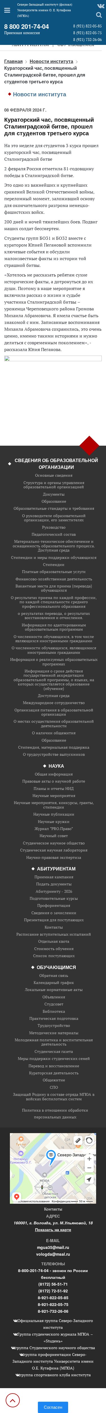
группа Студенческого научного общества (55, 1347)
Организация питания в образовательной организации (53, 712)
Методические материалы (53, 1033)
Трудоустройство (54, 1026)
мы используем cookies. (56, 1398)
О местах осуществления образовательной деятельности (54, 723)
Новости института (51, 61)
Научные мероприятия (54, 796)
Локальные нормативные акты (54, 990)
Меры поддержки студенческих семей (54, 1059)
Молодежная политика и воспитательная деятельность (54, 1042)
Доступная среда (54, 696)
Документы (53, 494)
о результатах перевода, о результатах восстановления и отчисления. (54, 615)
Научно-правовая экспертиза (53, 857)
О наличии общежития (53, 733)
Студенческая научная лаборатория (53, 850)
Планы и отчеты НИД (54, 789)
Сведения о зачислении (53, 913)
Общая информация (54, 774)
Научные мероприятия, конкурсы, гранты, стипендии (54, 805)
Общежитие (54, 1080)
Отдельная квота (53, 941)
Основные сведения (53, 475)
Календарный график (54, 983)
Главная (13, 61)
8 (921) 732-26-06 (87, 39)
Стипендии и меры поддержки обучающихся (53, 558)
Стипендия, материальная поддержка (53, 747)
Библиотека (54, 1011)
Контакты (54, 927)
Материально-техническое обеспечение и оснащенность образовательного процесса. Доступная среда (54, 545)
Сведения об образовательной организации (56, 463)
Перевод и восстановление (54, 1066)
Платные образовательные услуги (54, 572)
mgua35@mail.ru (53, 1247)
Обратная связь (53, 976)
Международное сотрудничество (54, 703)
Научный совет (54, 836)
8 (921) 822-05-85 (87, 26)
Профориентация (53, 905)
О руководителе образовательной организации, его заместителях (54, 518)
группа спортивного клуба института (55, 1374)
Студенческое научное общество (54, 843)
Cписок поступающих (54, 956)
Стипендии (53, 565)
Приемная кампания (53, 877)
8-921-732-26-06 (53, 1311)
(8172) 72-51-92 (53, 1291)
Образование (54, 501)
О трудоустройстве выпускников (54, 754)
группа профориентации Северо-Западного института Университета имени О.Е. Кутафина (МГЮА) (53, 1361)
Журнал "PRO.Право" (53, 829)
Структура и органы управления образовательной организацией (53, 485)
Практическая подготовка (53, 1018)
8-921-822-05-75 (53, 1304)
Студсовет (53, 1004)
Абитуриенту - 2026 (54, 891)
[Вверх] (13, 1400)
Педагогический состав (54, 534)
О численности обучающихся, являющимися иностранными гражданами (54, 650)
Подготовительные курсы (54, 898)
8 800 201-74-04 (26, 26)
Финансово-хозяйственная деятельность (54, 579)
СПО (54, 1087)
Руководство (54, 527)
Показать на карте (53, 1229)
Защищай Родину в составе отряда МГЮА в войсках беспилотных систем (53, 1096)
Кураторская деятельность (54, 1073)
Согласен (53, 1407)
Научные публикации (53, 814)
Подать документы (54, 884)
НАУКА (56, 766)
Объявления (53, 997)
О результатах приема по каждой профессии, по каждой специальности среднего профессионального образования (54, 602)
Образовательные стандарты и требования (54, 508)
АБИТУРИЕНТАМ (56, 868)
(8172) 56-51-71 (53, 1284)
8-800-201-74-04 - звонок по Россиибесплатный (53, 1274)
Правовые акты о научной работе (53, 781)
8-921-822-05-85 (53, 1297)
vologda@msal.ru (53, 1254)
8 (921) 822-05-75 (87, 33)
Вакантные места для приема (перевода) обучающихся (54, 588)
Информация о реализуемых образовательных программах (54, 661)
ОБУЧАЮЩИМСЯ (56, 967)
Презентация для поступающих (54, 920)
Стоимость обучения (53, 949)
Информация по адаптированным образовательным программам (54, 627)
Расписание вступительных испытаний (53, 934)
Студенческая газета (53, 1052)
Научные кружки (54, 822)
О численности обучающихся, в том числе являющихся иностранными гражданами (54, 639)
